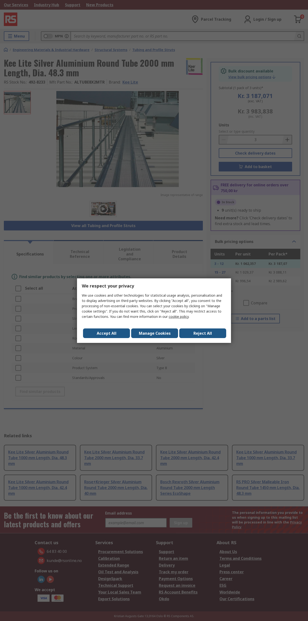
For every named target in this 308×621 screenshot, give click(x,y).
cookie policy (179, 316)
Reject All (202, 333)
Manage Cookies (155, 333)
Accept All (106, 333)
